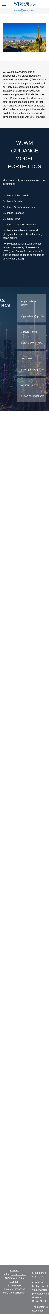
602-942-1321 (18, 1274)
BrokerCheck (39, 1301)
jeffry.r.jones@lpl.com (32, 369)
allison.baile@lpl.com (32, 396)
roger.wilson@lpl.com (32, 316)
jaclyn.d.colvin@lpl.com (33, 342)
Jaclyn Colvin (29, 331)
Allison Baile (28, 385)
